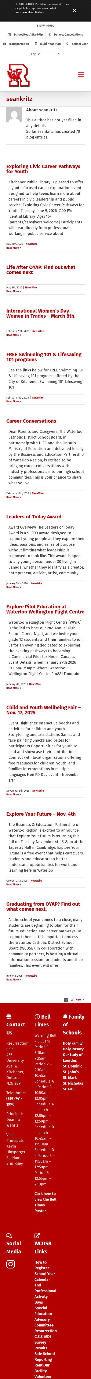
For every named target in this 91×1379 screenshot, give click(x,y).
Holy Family (73, 1043)
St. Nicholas (73, 1083)
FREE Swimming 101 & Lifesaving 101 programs (43, 357)
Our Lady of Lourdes (73, 1057)
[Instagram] (10, 1264)
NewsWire (31, 243)
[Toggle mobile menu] (81, 74)
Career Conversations (31, 421)
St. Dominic (72, 1066)
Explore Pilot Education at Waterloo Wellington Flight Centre (45, 609)
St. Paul (69, 1089)
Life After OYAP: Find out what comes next (40, 269)
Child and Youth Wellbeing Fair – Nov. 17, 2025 (43, 710)
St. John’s (71, 1072)
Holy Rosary (73, 1049)
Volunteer (42, 1376)
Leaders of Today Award (33, 517)
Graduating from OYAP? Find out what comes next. (43, 906)
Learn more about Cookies (29, 12)
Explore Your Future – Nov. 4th (41, 814)
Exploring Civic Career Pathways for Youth (43, 168)
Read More (12, 247)
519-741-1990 (45, 26)
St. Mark (70, 1077)
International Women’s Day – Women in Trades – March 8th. (41, 313)
